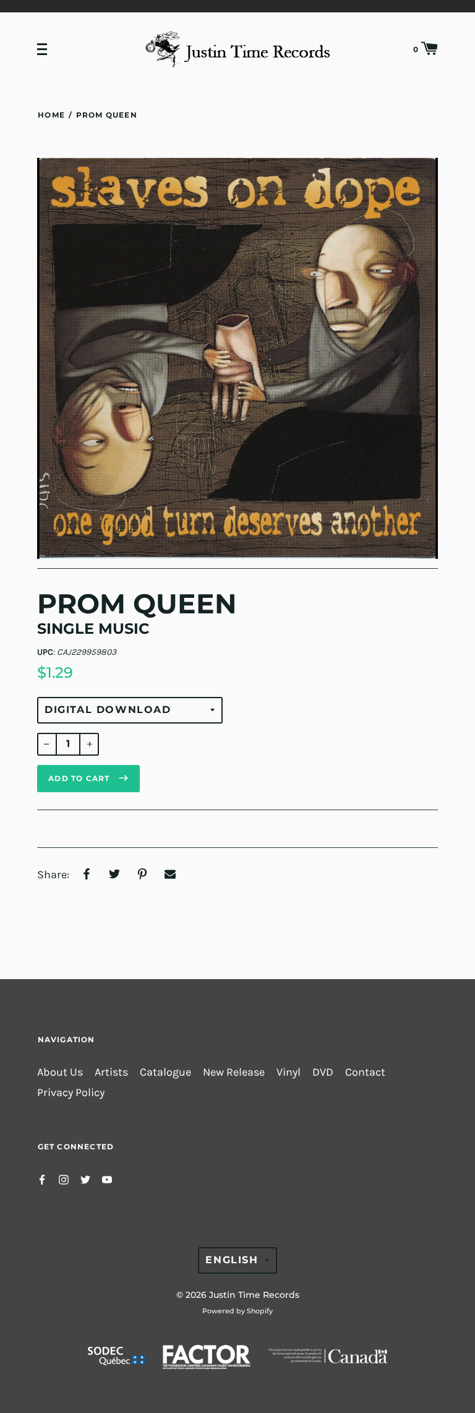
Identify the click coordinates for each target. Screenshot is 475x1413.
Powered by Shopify (237, 1311)
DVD (322, 1072)
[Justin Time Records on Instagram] (64, 1179)
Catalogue (165, 1072)
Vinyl (288, 1072)
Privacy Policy (71, 1092)
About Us (60, 1072)
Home (51, 114)
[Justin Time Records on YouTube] (107, 1179)
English (231, 1260)
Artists (111, 1072)
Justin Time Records (254, 1294)
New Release (234, 1072)
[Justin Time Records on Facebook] (42, 1179)
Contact (365, 1072)
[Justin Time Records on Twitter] (85, 1179)
